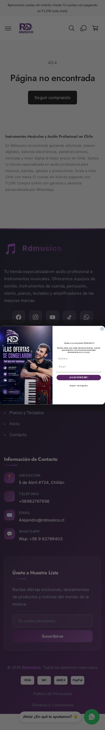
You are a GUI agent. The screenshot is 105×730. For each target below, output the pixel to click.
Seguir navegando (79, 385)
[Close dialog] (102, 328)
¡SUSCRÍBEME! (79, 377)
